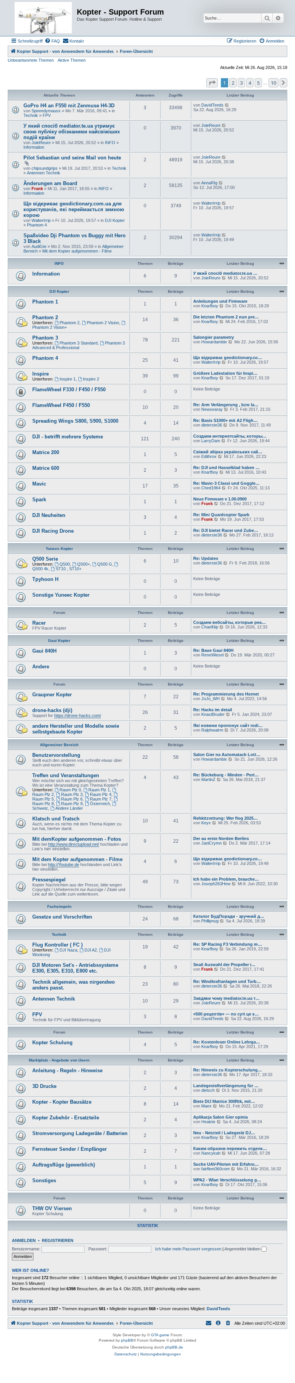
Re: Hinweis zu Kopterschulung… (227, 1070)
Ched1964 (210, 488)
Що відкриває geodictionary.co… (227, 357)
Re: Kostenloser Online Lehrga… (226, 1042)
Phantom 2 (45, 317)
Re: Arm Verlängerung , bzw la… (226, 404)
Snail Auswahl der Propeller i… (224, 964)
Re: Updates (205, 558)
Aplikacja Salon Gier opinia (220, 1117)
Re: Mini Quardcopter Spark (221, 514)
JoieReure (41, 142)
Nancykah (210, 1153)
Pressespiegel (49, 880)
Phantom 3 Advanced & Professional (78, 345)
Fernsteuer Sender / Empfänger (69, 1149)
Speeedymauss (46, 110)
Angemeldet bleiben (243, 1249)
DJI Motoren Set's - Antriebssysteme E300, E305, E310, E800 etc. (75, 968)
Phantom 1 (45, 302)
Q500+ (83, 564)
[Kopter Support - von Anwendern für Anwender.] (43, 18)
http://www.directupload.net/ (73, 844)
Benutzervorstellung (56, 755)
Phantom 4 (37, 225)
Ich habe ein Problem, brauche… (226, 879)
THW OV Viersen (52, 1208)
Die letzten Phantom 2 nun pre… (226, 317)
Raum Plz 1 (99, 789)
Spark (39, 499)
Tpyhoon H (45, 579)
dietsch (208, 1090)
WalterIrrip (41, 220)
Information (33, 147)
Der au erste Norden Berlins (221, 838)
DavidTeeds (212, 105)
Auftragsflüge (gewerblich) (63, 1165)
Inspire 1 (68, 379)
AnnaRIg (209, 182)
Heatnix (208, 1121)
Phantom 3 (45, 338)
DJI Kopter (115, 220)
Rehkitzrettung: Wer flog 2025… (225, 818)
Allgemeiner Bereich (59, 745)
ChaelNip (209, 627)
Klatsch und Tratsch (56, 819)
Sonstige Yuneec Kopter (60, 595)
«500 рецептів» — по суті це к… (226, 1014)
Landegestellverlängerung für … (226, 1085)
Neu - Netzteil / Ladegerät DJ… (224, 1132)
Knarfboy (209, 306)
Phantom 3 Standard (79, 343)
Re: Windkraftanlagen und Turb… (227, 981)
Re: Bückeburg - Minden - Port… (226, 775)
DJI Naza (68, 950)
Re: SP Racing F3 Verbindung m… (227, 944)
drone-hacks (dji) (52, 710)
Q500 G (104, 564)
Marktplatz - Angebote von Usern (59, 1060)
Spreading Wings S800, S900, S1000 (75, 421)
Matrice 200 (45, 452)
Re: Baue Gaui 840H (213, 650)
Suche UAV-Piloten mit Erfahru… (226, 1164)
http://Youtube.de (63, 864)
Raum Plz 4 (100, 794)
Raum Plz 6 (72, 799)
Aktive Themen (72, 60)
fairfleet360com (215, 1168)
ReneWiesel (212, 655)
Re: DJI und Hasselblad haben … (226, 467)
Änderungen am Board (50, 183)
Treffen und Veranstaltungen (65, 775)
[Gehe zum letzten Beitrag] (227, 105)
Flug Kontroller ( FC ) (57, 945)
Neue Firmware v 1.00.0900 (220, 499)
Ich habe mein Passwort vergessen (188, 1249)
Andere (40, 666)
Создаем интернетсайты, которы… (230, 436)
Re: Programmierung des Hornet (226, 694)
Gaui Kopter (59, 640)
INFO (110, 142)
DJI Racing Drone (53, 531)
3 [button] (241, 82)
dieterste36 (211, 425)
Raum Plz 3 (72, 794)
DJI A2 (91, 950)
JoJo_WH (210, 698)
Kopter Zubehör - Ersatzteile (65, 1118)
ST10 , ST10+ (68, 568)
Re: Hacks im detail (212, 709)
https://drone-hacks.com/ (77, 715)
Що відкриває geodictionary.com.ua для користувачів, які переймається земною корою (73, 209)
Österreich (100, 803)
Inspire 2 (91, 379)
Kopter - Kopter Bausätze (61, 1102)
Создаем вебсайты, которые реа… (229, 622)
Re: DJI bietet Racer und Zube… (225, 530)
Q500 (65, 564)
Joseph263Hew (215, 883)
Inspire (40, 374)
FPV (47, 115)
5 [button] (258, 82)
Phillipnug (210, 921)
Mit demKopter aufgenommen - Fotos (76, 839)
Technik (30, 115)
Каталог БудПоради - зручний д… (228, 916)
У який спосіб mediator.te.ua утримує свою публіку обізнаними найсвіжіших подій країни (71, 131)
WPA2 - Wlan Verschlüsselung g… (227, 1180)
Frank (37, 188)
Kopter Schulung (52, 1042)
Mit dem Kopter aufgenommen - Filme (77, 251)
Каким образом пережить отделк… (230, 1148)
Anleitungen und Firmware (220, 301)
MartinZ (208, 779)
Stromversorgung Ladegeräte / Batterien (80, 1133)
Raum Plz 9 (72, 803)
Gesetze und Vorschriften (62, 917)
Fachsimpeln (59, 906)
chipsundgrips (44, 168)
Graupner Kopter (52, 694)
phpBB (127, 1340)
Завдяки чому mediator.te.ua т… (226, 998)
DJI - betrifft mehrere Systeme (67, 437)
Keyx (206, 822)
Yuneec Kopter (59, 548)
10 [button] (273, 82)
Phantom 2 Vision (103, 322)
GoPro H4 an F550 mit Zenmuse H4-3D (68, 105)
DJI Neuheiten (48, 515)
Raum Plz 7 (100, 799)
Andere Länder (69, 808)
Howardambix (214, 342)
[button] (212, 82)
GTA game (160, 1335)
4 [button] (250, 82)
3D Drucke (44, 1086)
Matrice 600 (45, 468)
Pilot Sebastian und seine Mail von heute (72, 158)
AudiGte (38, 246)
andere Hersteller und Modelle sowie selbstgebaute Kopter (75, 729)
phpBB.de (174, 1347)
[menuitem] (52, 41)
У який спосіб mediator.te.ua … (225, 273)
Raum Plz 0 (70, 789)
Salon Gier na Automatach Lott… (226, 754)
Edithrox (209, 456)
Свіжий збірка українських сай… (227, 452)
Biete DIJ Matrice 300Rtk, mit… (224, 1101)
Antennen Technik (43, 173)
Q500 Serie (45, 559)
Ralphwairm (212, 730)
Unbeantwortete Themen (31, 60)
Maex (206, 1106)
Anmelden (24, 1240)
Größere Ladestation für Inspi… (225, 373)
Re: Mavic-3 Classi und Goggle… (226, 483)
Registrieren (57, 1240)
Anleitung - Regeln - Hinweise (67, 1070)
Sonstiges (44, 1180)
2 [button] (233, 82)
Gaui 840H (44, 651)
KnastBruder (213, 714)
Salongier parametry (213, 337)
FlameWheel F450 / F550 (61, 405)
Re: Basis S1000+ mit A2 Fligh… (225, 420)
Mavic (39, 484)
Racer (39, 623)
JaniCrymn (211, 843)
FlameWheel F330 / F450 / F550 (69, 389)
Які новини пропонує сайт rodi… (228, 725)
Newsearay (212, 409)
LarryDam (210, 440)
